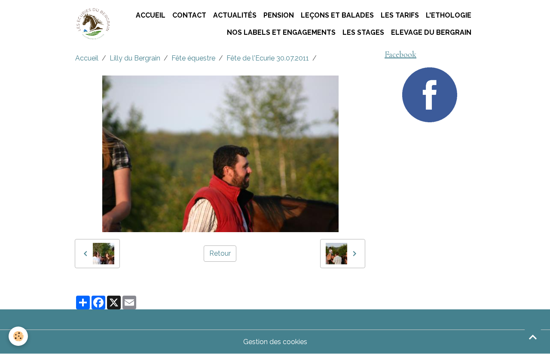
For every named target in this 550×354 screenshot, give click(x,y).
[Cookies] (18, 336)
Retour (220, 253)
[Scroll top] (533, 337)
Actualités (235, 15)
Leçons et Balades (337, 15)
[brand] (92, 24)
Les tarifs (400, 15)
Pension (278, 15)
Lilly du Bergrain (135, 58)
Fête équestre (193, 58)
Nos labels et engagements (281, 32)
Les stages (363, 32)
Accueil (150, 15)
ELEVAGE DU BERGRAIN (431, 32)
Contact (189, 15)
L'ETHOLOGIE (448, 15)
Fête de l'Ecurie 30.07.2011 (267, 58)
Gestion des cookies (275, 342)
